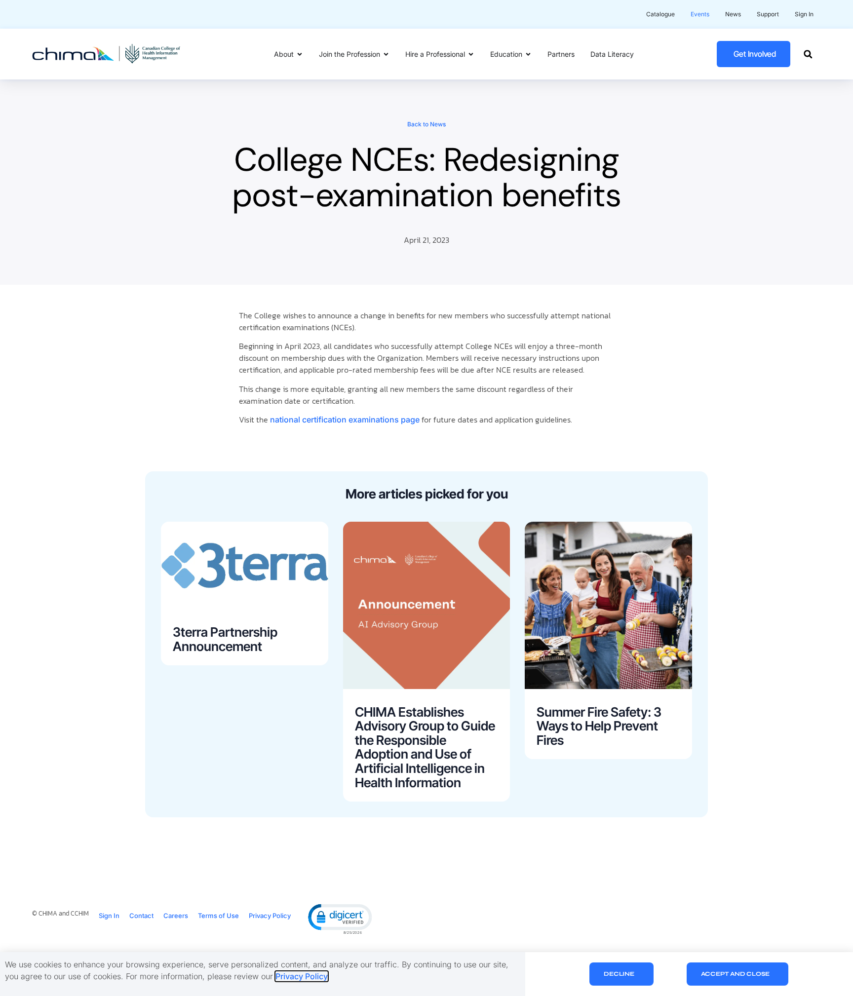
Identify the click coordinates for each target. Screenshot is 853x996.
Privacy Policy (270, 915)
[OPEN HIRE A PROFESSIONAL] (470, 54)
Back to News (426, 124)
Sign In (109, 915)
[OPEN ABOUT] (299, 54)
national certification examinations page (345, 419)
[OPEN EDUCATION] (528, 54)
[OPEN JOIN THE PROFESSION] (386, 54)
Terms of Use (218, 915)
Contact (141, 915)
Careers (175, 915)
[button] (807, 54)
